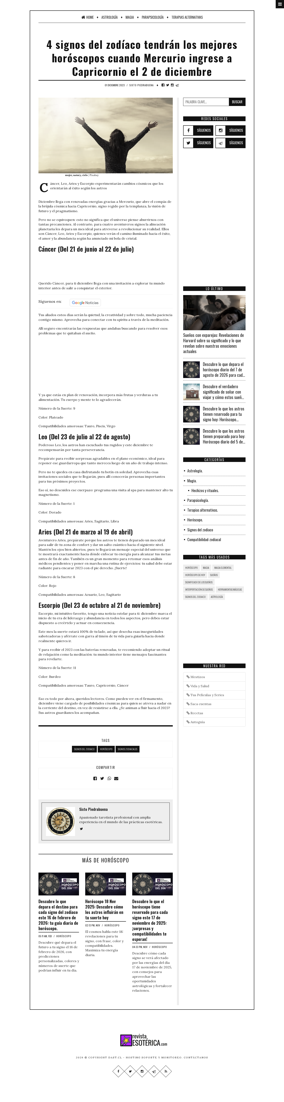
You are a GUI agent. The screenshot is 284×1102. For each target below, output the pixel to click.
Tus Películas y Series (207, 695)
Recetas (196, 713)
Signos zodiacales (127, 749)
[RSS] (166, 1071)
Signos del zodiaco (84, 749)
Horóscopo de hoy (195, 575)
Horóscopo (106, 749)
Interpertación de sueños (199, 589)
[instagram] (172, 85)
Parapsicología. (198, 500)
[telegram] (177, 85)
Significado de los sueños (198, 582)
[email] (116, 778)
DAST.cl (115, 1057)
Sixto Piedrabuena (141, 85)
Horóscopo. (195, 519)
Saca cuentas (200, 704)
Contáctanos (196, 1057)
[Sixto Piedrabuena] (81, 828)
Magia (130, 17)
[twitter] (167, 85)
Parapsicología (153, 17)
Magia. (192, 480)
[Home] (142, 1040)
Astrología (109, 17)
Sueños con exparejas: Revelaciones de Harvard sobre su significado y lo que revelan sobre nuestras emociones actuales (213, 343)
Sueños (214, 575)
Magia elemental (223, 567)
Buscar (237, 101)
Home (90, 17)
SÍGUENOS (204, 130)
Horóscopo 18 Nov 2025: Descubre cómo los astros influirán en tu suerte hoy (104, 909)
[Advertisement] (105, 267)
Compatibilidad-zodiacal (204, 539)
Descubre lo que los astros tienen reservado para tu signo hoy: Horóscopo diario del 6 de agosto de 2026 (223, 419)
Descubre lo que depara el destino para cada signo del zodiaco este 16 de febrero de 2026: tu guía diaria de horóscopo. (58, 914)
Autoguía (197, 722)
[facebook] (163, 85)
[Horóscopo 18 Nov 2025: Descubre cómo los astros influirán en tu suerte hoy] (105, 884)
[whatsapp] (109, 778)
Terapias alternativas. (202, 510)
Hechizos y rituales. (205, 490)
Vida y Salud (199, 686)
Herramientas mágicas (230, 589)
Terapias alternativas (187, 17)
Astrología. (195, 470)
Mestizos (197, 677)
